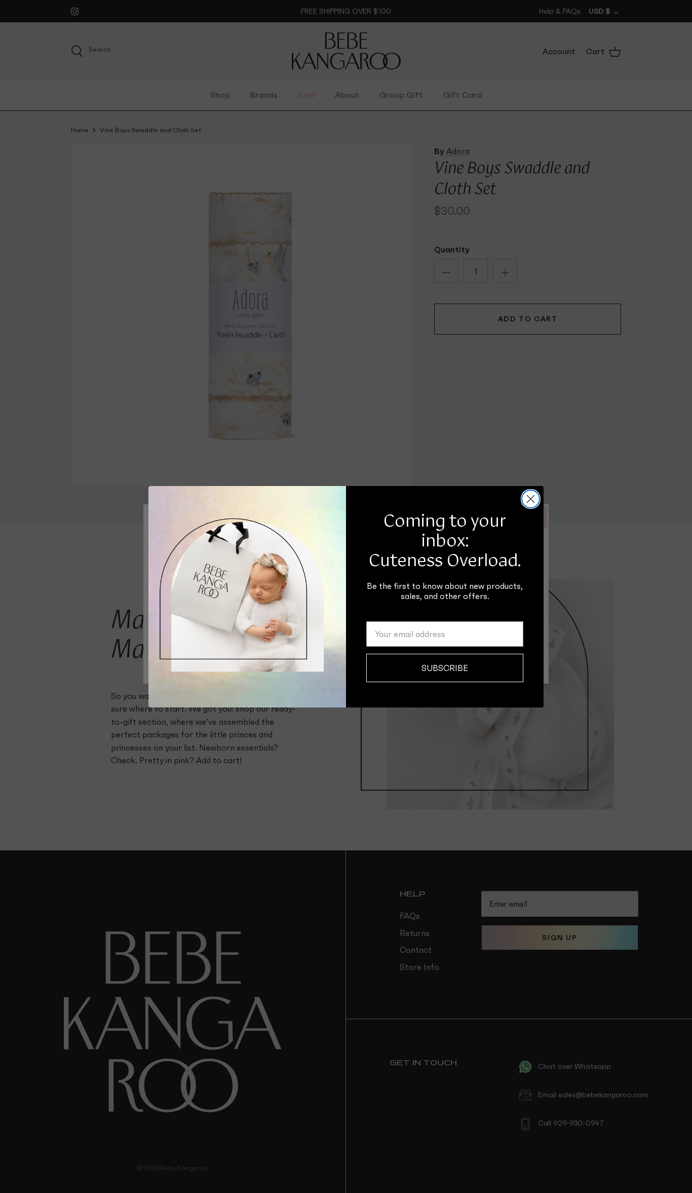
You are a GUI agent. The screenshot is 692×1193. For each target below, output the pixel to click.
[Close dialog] (531, 499)
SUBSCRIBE (444, 668)
